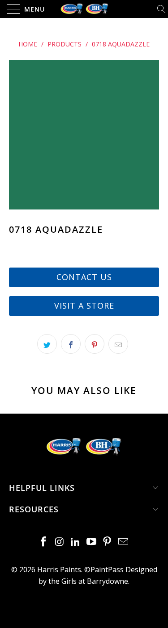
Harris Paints (59, 569)
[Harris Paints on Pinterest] (107, 542)
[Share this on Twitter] (47, 344)
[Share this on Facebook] (71, 344)
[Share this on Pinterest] (94, 344)
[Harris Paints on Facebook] (43, 542)
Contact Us (84, 277)
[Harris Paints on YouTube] (92, 542)
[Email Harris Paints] (123, 542)
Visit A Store (84, 305)
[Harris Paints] (84, 9)
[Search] (162, 9)
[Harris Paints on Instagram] (59, 542)
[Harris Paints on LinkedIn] (75, 542)
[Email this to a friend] (118, 344)
